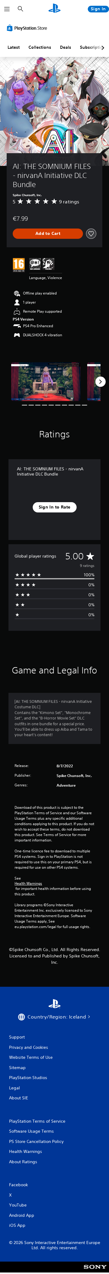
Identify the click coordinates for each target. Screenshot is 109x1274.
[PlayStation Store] (28, 28)
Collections (39, 47)
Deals (65, 47)
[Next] (100, 382)
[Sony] (95, 1271)
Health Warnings (28, 883)
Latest (14, 47)
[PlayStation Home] (54, 9)
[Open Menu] (7, 9)
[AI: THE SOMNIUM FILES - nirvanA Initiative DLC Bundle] (46, 381)
